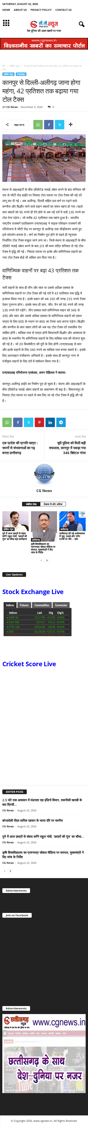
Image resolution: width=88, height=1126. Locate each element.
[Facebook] (49, 124)
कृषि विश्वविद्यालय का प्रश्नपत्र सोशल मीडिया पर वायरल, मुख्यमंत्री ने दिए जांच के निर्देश (43, 548)
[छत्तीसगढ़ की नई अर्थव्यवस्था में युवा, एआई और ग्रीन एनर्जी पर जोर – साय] (72, 521)
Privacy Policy (41, 10)
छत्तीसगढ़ (36, 539)
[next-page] (47, 560)
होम (3, 65)
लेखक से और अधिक (53, 504)
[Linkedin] (50, 422)
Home (6, 10)
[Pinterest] (39, 422)
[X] (59, 124)
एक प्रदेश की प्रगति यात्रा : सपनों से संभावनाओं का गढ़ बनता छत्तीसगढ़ (20, 447)
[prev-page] (41, 560)
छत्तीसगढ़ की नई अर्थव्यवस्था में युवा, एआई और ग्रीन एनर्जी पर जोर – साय (72, 536)
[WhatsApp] (38, 124)
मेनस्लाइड (21, 74)
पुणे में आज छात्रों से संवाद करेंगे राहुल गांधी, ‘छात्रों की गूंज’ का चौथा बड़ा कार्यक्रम (14, 536)
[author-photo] (44, 475)
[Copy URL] (72, 422)
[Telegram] (61, 422)
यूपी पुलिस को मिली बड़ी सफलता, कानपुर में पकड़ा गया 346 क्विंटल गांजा (67, 447)
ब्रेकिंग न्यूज (14, 65)
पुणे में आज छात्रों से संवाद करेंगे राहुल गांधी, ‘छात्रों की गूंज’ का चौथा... (43, 836)
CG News (12, 107)
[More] (71, 124)
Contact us (63, 10)
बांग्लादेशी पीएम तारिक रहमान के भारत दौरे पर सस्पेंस (32, 820)
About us (20, 10)
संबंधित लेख (31, 504)
